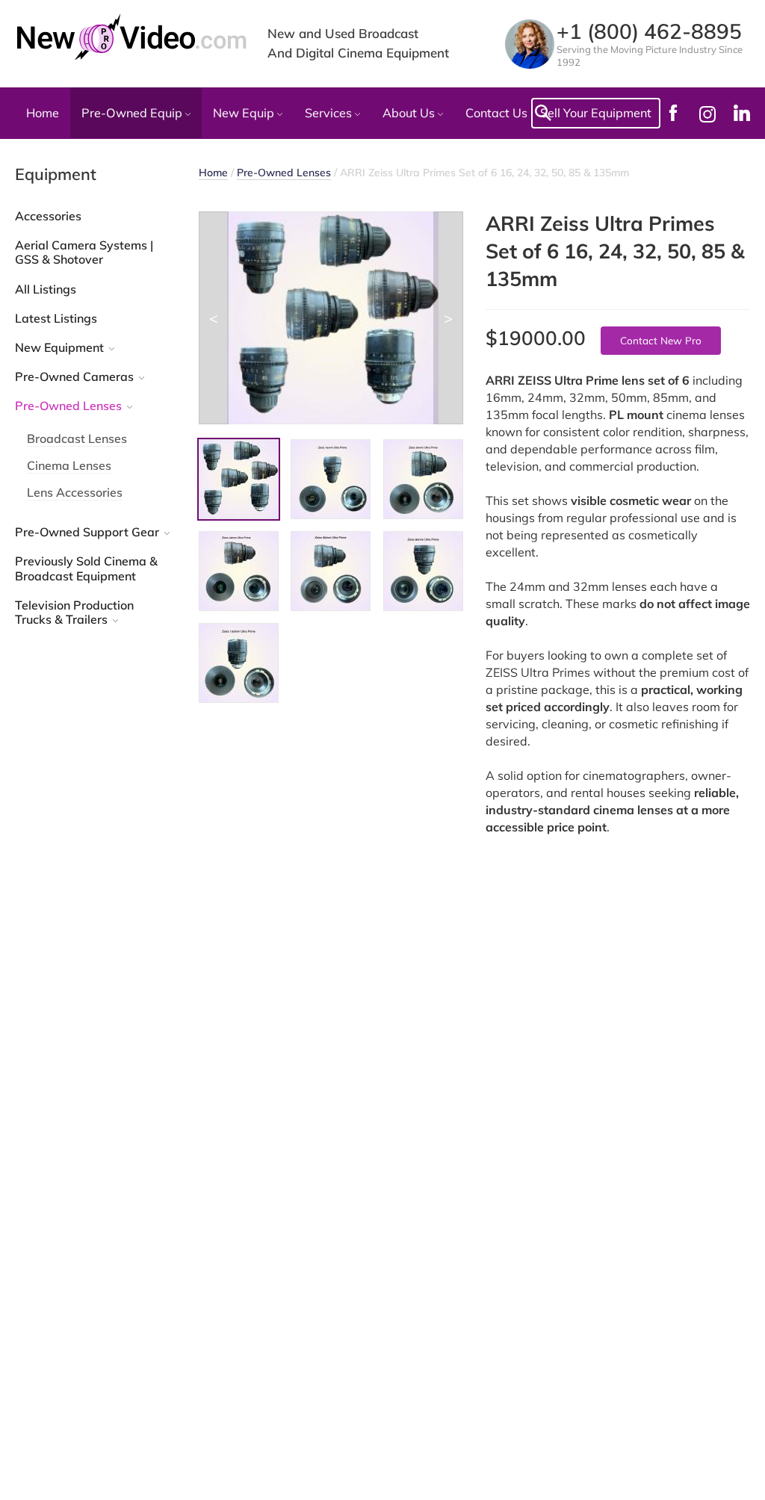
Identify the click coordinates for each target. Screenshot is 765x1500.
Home (42, 113)
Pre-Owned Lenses (284, 172)
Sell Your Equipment (595, 112)
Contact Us (496, 113)
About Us (410, 113)
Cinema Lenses (69, 465)
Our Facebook (673, 113)
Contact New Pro (660, 340)
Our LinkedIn (742, 113)
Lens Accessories (75, 492)
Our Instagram (707, 114)
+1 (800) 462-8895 (649, 31)
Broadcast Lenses (77, 438)
